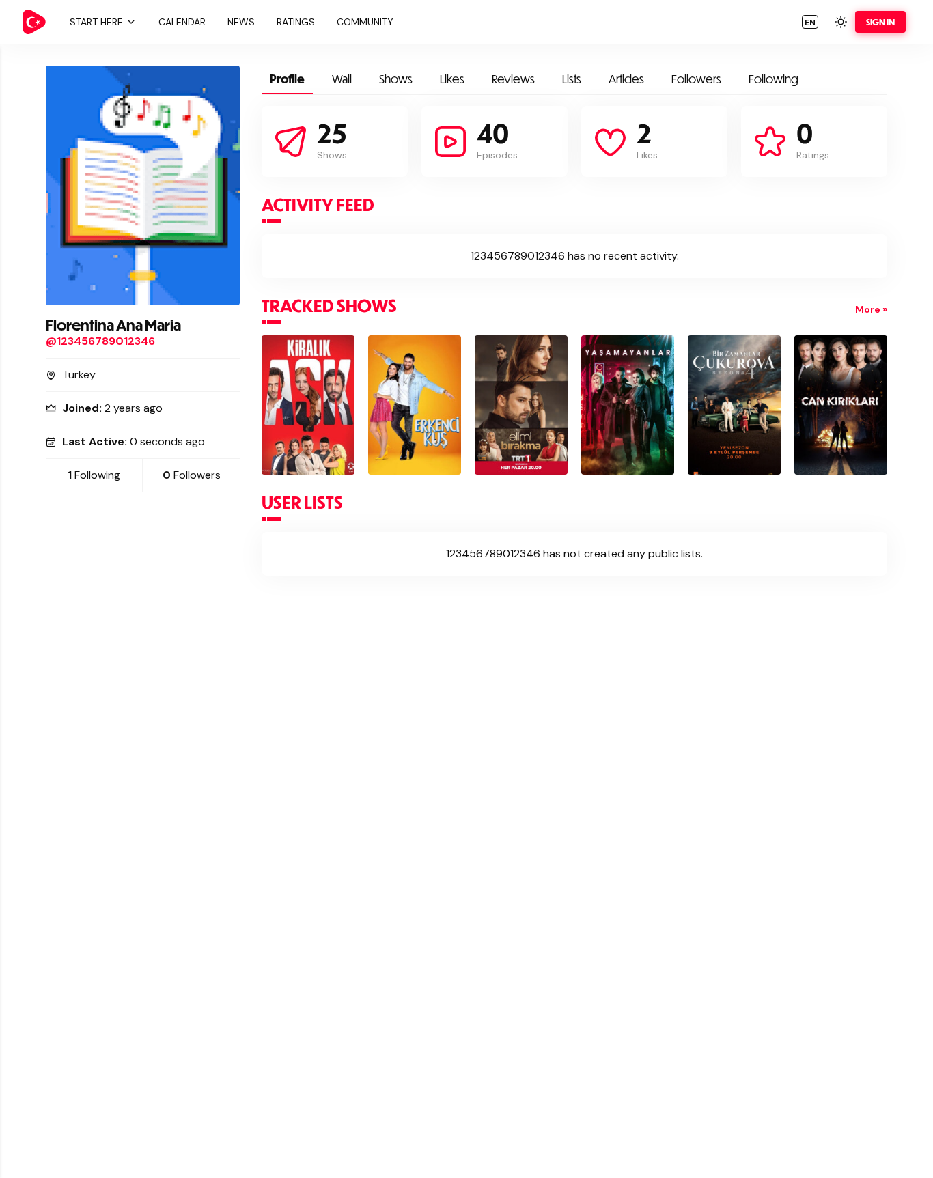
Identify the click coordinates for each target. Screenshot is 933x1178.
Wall (342, 79)
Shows (396, 79)
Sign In (880, 21)
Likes (452, 79)
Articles (626, 79)
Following (773, 79)
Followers (696, 79)
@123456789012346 (100, 341)
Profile (287, 79)
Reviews (513, 79)
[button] (101, 22)
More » (871, 309)
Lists (571, 79)
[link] (34, 22)
